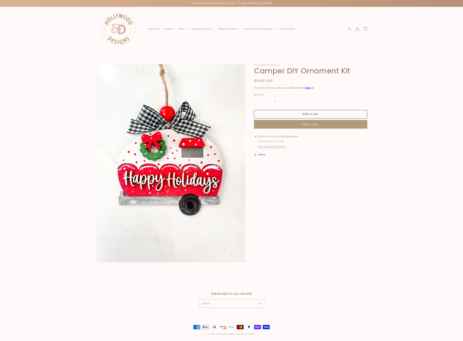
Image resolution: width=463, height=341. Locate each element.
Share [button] (261, 154)
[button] (182, 29)
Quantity (259, 94)
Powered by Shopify (246, 334)
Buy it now (310, 124)
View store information (272, 146)
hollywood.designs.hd (226, 334)
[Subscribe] (260, 303)
